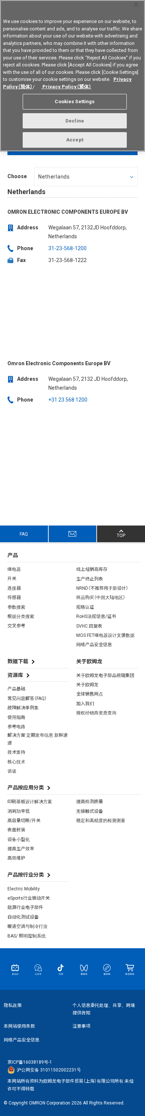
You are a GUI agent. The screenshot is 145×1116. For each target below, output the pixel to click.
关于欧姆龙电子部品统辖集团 (105, 675)
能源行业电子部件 (25, 907)
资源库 (15, 675)
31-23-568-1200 (67, 248)
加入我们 (85, 703)
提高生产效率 (20, 848)
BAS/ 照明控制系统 (26, 936)
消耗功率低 (18, 811)
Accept (74, 140)
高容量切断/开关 (24, 820)
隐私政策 (13, 1005)
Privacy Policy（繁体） (66, 86)
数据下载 (17, 661)
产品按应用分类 (25, 788)
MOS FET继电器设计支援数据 (105, 635)
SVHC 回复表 (89, 626)
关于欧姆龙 (87, 684)
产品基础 (16, 688)
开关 (11, 578)
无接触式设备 (89, 811)
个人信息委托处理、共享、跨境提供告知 (103, 1009)
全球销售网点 (89, 694)
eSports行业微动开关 (28, 898)
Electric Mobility (23, 888)
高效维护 (16, 858)
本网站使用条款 (19, 1026)
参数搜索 (16, 607)
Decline (74, 121)
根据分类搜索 (20, 616)
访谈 (11, 771)
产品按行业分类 (25, 875)
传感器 (14, 597)
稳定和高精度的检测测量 (100, 820)
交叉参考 (16, 625)
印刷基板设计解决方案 (29, 801)
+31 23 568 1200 (67, 400)
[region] (72, 75)
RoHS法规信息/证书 (96, 616)
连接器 (14, 588)
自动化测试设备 (23, 917)
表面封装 (16, 829)
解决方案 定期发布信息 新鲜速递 (37, 739)
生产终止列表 (89, 579)
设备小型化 (18, 839)
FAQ (24, 534)
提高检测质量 (89, 801)
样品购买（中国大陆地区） (100, 597)
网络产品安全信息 (94, 644)
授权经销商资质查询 (96, 713)
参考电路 (16, 726)
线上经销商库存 (91, 569)
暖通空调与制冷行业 (27, 926)
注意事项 (81, 1026)
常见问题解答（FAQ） (27, 698)
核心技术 (16, 762)
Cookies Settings (74, 101)
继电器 (14, 569)
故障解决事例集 (23, 707)
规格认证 (85, 607)
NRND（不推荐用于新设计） (102, 588)
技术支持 (16, 752)
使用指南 (16, 717)
